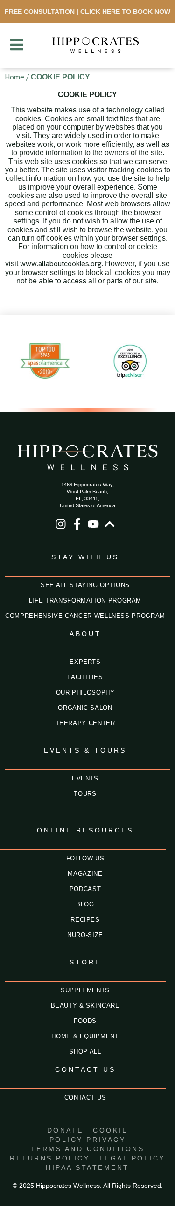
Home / (17, 77)
